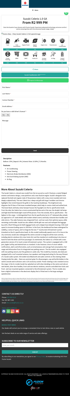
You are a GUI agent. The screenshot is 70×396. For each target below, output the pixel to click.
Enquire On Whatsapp (36, 80)
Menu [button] (36, 10)
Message (5, 121)
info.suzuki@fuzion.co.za (14, 303)
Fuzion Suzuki (35, 4)
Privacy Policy (41, 356)
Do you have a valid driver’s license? (14, 111)
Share (36, 69)
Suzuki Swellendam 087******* (35, 75)
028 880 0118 (11, 297)
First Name (6, 87)
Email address (7, 106)
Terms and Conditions (9, 308)
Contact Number (8, 100)
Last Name (6, 94)
